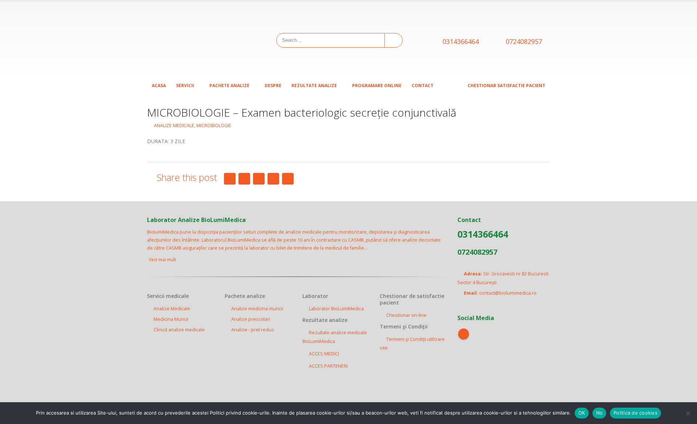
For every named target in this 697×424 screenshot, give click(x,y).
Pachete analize (229, 85)
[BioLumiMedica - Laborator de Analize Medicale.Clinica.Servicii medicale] (192, 40)
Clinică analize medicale (179, 330)
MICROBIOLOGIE (213, 125)
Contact (422, 85)
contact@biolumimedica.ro (508, 293)
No (599, 413)
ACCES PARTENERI (328, 366)
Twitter (244, 179)
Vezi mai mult (163, 260)
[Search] (393, 40)
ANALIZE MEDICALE (174, 125)
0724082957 (524, 41)
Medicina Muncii (171, 319)
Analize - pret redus (252, 330)
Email (288, 179)
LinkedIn (259, 179)
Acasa (159, 85)
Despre (273, 85)
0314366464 (461, 41)
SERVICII (185, 85)
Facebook (230, 179)
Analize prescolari (250, 319)
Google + (273, 179)
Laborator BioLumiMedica (336, 309)
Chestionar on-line (406, 315)
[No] (688, 413)
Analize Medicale (172, 309)
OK (581, 413)
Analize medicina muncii (257, 309)
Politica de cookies (635, 413)
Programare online (377, 85)
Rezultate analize (314, 85)
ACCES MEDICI (324, 354)
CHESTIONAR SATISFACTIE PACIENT (506, 85)
